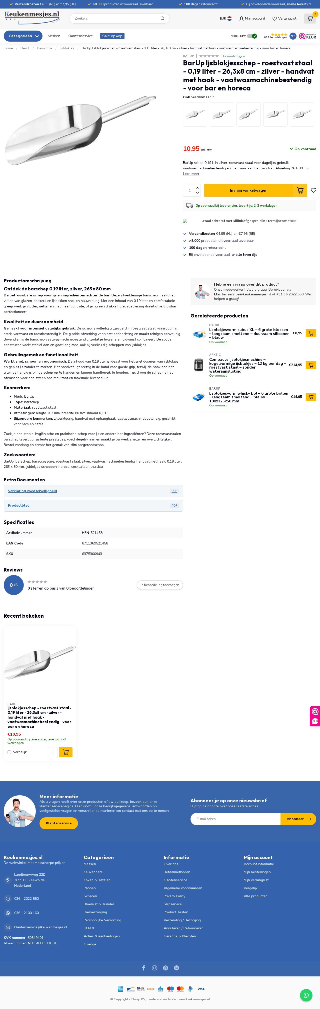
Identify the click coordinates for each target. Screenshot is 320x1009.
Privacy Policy (174, 896)
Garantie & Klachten (180, 936)
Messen (90, 864)
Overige (90, 944)
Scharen (90, 896)
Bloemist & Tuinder (99, 904)
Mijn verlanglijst (256, 880)
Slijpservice (173, 904)
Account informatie (259, 864)
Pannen (90, 888)
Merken (54, 36)
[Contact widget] (306, 995)
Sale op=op (112, 36)
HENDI (89, 928)
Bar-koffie (44, 48)
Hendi (25, 48)
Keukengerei (94, 872)
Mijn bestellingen (257, 872)
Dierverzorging (95, 912)
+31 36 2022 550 (290, 294)
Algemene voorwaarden (183, 888)
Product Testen (176, 912)
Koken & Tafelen (97, 880)
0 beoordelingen (232, 56)
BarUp (188, 56)
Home (8, 48)
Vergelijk (20, 752)
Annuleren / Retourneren (184, 928)
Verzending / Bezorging (182, 920)
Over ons (171, 864)
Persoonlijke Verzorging (102, 920)
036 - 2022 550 (26, 898)
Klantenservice (80, 36)
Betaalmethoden (177, 872)
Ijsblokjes (67, 48)
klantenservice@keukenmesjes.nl (242, 294)
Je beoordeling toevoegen (159, 585)
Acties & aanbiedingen (102, 936)
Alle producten (256, 896)
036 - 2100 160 (26, 913)
